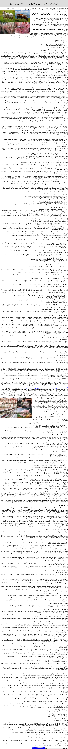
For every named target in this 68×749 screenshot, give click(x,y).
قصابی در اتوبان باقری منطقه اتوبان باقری (35, 388)
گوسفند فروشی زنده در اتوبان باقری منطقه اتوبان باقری (56, 388)
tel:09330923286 (38, 748)
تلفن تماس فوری (57, 748)
